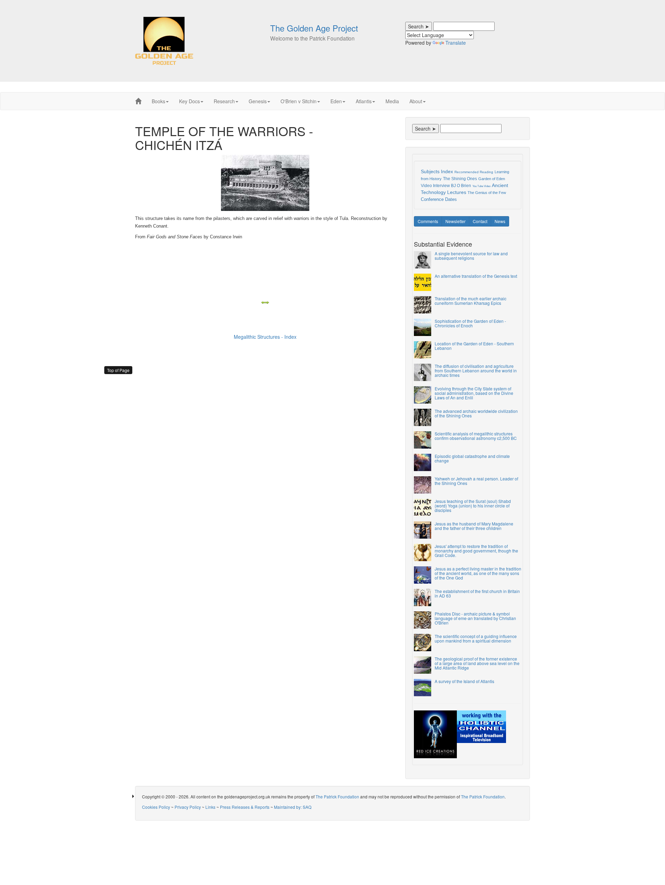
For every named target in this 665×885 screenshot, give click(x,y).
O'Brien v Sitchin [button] (299, 101)
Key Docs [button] (189, 101)
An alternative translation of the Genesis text (476, 276)
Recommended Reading (473, 172)
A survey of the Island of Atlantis (464, 681)
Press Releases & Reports (244, 807)
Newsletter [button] (455, 221)
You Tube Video (481, 186)
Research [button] (224, 101)
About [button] (415, 101)
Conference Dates (439, 199)
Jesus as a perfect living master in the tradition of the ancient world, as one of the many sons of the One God (478, 573)
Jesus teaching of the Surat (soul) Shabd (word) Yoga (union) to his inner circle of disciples (473, 505)
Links (210, 807)
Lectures (456, 192)
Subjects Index (437, 171)
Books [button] (158, 101)
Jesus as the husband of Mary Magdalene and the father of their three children (474, 526)
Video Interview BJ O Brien (446, 185)
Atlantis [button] (364, 101)
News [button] (500, 221)
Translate (455, 42)
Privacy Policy (188, 807)
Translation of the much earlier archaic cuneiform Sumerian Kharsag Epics (470, 300)
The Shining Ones (460, 178)
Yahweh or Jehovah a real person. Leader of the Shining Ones (476, 481)
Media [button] (392, 101)
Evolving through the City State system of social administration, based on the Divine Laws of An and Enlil (474, 393)
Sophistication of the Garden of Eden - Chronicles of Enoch (470, 323)
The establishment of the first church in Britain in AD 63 (477, 593)
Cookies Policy (156, 807)
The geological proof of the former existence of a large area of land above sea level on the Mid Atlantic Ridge (477, 663)
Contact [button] (480, 221)
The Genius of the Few (487, 193)
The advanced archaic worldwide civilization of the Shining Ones (476, 413)
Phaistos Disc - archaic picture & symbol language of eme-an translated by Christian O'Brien (475, 618)
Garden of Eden (491, 179)
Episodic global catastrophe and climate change (472, 458)
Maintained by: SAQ (292, 807)
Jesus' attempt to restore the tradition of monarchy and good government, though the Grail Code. (476, 550)
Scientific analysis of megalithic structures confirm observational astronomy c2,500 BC (476, 436)
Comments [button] (428, 221)
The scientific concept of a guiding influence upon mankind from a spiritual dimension (476, 638)
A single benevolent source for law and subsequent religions (471, 255)
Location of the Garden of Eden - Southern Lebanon (474, 345)
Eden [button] (336, 101)
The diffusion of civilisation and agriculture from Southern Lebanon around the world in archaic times (476, 370)
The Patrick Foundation (337, 796)
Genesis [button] (258, 101)
